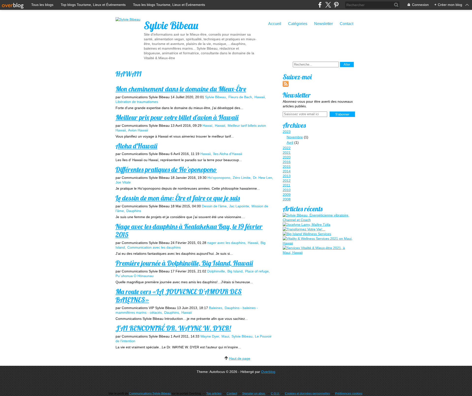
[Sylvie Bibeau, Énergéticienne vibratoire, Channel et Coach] (318, 217)
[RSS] (286, 85)
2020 (287, 157)
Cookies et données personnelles (307, 393)
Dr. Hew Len (262, 178)
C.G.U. (275, 393)
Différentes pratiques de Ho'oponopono (166, 169)
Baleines (215, 308)
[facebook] (320, 5)
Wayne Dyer (209, 336)
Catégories (297, 24)
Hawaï (207, 125)
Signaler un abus (254, 393)
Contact (346, 24)
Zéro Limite (242, 178)
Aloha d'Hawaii (136, 145)
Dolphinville (216, 271)
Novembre (295, 137)
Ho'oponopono (218, 178)
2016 (287, 162)
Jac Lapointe (239, 206)
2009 (287, 195)
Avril (290, 142)
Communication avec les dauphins (154, 247)
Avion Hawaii (138, 130)
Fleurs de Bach (240, 97)
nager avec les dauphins (226, 243)
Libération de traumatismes (137, 102)
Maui (225, 336)
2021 (287, 153)
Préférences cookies (348, 393)
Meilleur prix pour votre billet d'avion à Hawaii (177, 117)
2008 (287, 199)
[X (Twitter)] (328, 5)
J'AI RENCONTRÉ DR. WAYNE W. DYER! (173, 328)
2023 (287, 132)
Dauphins (133, 211)
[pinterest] (336, 5)
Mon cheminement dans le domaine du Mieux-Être (181, 89)
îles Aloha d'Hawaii (227, 154)
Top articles (213, 393)
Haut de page (239, 358)
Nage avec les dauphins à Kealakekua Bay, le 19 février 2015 (189, 230)
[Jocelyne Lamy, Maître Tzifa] (306, 224)
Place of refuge (257, 271)
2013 (287, 176)
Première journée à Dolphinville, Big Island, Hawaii (184, 263)
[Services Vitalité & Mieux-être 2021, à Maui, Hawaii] (318, 250)
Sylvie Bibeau (171, 25)
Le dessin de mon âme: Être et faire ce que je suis (178, 198)
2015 (287, 167)
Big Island (235, 271)
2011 (286, 185)
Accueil (274, 24)
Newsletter (323, 24)
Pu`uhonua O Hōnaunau (135, 276)
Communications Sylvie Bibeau (150, 393)
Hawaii (259, 97)
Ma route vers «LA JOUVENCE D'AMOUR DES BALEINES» (179, 295)
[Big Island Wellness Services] (307, 234)
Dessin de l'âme (214, 206)
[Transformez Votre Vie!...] (304, 229)
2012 (287, 181)
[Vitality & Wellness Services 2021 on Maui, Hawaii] (318, 241)
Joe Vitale (123, 182)
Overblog (268, 372)
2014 (287, 171)
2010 (287, 190)
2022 (287, 148)
